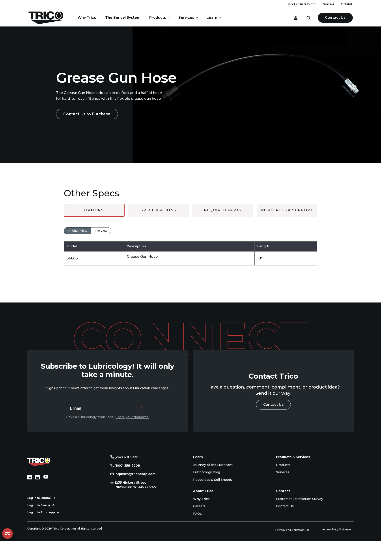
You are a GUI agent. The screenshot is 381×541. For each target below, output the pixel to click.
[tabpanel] (190, 241)
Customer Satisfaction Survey (299, 499)
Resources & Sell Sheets (212, 480)
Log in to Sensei (38, 505)
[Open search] (308, 17)
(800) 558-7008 (127, 466)
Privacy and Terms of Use (292, 530)
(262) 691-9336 (126, 457)
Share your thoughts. (132, 417)
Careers (199, 506)
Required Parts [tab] (222, 210)
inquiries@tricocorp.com (135, 474)
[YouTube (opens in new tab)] (46, 477)
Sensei (328, 4)
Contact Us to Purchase (87, 114)
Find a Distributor (302, 4)
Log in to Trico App (41, 512)
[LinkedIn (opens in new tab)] (37, 477)
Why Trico (87, 17)
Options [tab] (94, 210)
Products (157, 17)
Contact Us (335, 17)
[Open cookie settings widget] (7, 533)
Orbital (346, 4)
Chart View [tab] (79, 230)
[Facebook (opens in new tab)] (29, 477)
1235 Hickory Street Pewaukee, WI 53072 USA (135, 485)
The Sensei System (122, 17)
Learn (212, 17)
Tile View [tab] (101, 230)
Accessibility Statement (338, 529)
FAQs (197, 514)
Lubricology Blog (206, 472)
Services (186, 17)
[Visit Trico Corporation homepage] (45, 461)
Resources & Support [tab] (287, 210)
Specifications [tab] (158, 210)
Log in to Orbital (39, 498)
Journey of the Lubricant (213, 465)
